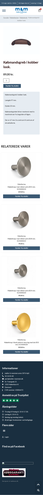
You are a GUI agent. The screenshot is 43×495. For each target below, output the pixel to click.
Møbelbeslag (14, 18)
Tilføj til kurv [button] (21, 196)
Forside (6, 18)
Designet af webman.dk (10, 481)
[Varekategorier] (4, 11)
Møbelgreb (23, 18)
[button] (4, 430)
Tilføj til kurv (12, 86)
